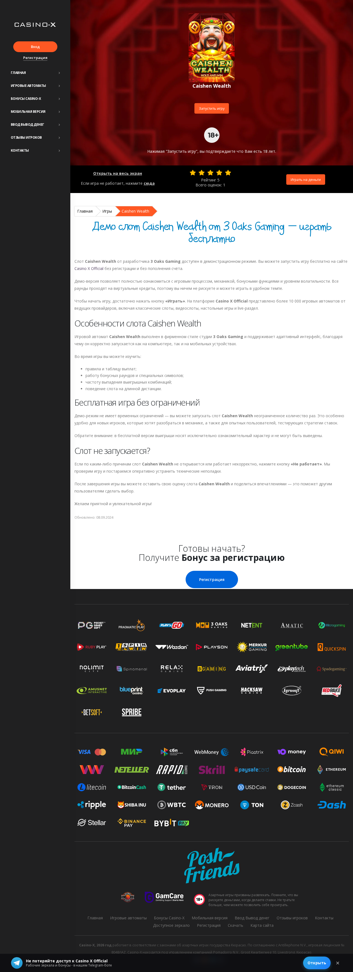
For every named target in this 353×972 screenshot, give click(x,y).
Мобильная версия (28, 111)
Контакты (20, 150)
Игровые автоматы (28, 85)
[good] (219, 172)
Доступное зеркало (171, 925)
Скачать (235, 925)
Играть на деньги (306, 179)
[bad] (193, 172)
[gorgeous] (228, 172)
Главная (18, 72)
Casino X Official (88, 268)
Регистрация (35, 57)
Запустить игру (211, 108)
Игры (107, 211)
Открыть (316, 962)
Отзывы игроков (26, 137)
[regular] (210, 172)
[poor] (202, 172)
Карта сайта (262, 925)
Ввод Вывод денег (27, 124)
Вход (35, 46)
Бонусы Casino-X (26, 98)
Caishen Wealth (135, 211)
